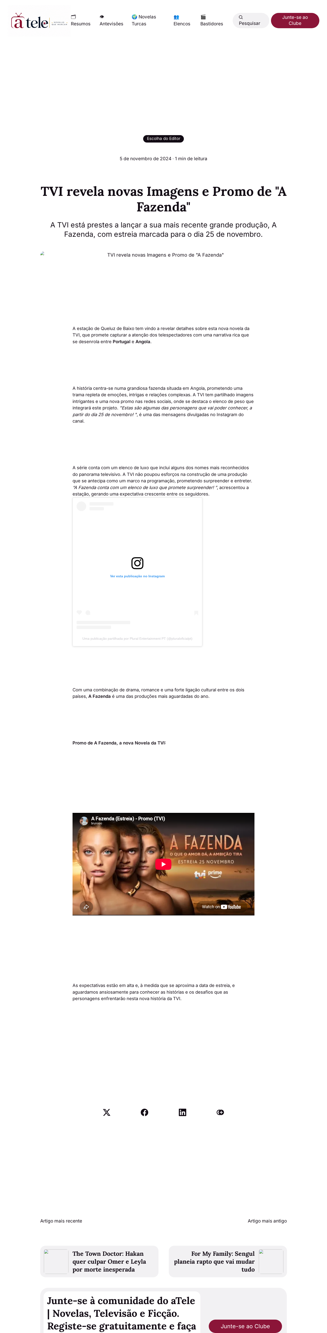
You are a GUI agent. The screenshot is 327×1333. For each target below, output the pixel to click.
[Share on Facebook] (144, 1112)
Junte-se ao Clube (295, 20)
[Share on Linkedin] (182, 1112)
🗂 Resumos (80, 20)
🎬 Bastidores (211, 20)
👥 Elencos (182, 20)
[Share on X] (106, 1112)
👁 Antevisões (111, 20)
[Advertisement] (163, 72)
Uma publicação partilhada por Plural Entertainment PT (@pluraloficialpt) (137, 638)
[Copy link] (220, 1112)
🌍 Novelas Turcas (144, 20)
